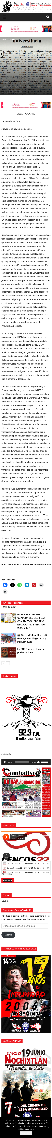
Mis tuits (5, 901)
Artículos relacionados (13, 603)
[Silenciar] (38, 762)
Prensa (13, 77)
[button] (48, 17)
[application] (26, 762)
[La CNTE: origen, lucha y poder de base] (8, 652)
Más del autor (9, 607)
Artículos (5, 77)
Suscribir (8, 935)
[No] (48, 1127)
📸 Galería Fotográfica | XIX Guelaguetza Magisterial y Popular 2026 (32, 638)
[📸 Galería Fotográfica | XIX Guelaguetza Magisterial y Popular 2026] (8, 638)
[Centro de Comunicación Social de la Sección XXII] (26, 7)
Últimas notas (22, 77)
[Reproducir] (5, 762)
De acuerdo (26, 1133)
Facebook (7, 880)
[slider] (45, 761)
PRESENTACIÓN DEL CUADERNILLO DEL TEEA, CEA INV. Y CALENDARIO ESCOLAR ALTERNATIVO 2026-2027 (31, 621)
